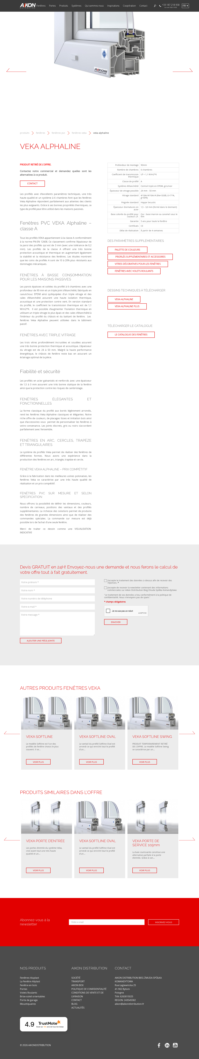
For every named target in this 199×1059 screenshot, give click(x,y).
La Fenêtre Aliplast (30, 981)
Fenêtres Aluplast (29, 977)
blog (74, 1003)
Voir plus (38, 761)
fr (184, 6)
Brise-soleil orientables (32, 996)
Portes (52, 5)
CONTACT (76, 1000)
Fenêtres (40, 5)
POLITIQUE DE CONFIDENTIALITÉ (88, 989)
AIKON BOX (77, 985)
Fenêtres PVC (58, 133)
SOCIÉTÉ (75, 977)
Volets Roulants (28, 992)
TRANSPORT (78, 981)
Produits (63, 5)
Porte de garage (29, 1000)
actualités (77, 1007)
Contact (143, 5)
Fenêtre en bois (28, 985)
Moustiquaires (28, 1003)
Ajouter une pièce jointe (41, 640)
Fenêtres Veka (79, 133)
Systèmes (76, 5)
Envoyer (115, 622)
